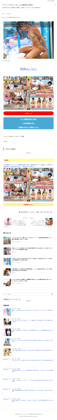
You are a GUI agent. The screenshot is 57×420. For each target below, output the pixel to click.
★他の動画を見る (29, 123)
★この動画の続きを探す (28, 119)
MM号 (27, 212)
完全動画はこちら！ (28, 204)
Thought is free (35, 416)
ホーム (4, 13)
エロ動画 (9, 13)
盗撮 (45, 212)
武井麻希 (37, 212)
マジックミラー (32, 212)
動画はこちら (28, 68)
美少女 (48, 212)
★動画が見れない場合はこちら (28, 127)
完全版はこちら (28, 113)
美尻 (51, 212)
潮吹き (41, 212)
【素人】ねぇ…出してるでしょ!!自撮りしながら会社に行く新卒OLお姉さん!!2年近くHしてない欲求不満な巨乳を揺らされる (32, 360)
